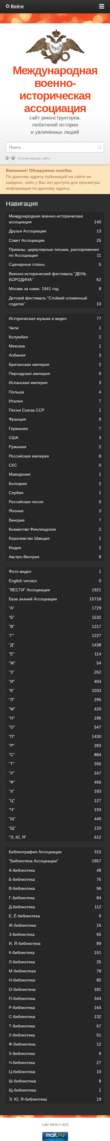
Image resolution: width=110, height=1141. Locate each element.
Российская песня (55, 501)
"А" (55, 608)
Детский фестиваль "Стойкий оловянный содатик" (55, 301)
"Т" (55, 763)
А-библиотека (55, 870)
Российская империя (55, 456)
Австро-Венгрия (55, 556)
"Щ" (55, 828)
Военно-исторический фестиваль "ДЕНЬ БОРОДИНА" (55, 276)
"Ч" (55, 809)
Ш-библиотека (55, 1081)
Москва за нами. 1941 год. (55, 288)
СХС (55, 465)
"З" (55, 672)
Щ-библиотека (55, 1090)
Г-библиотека (55, 897)
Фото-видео (55, 571)
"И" (55, 681)
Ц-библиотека (55, 1071)
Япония (55, 510)
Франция (55, 419)
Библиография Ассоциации (55, 851)
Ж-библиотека (55, 925)
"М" (55, 709)
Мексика (55, 346)
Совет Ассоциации (55, 240)
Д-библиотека (55, 906)
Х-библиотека (55, 1053)
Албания (55, 355)
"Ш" (55, 818)
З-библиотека (55, 934)
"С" (55, 754)
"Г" (55, 635)
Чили (55, 327)
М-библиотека (55, 971)
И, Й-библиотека (55, 943)
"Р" (55, 745)
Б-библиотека (55, 879)
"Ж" (55, 663)
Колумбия (55, 337)
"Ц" (55, 800)
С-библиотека (55, 1016)
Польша (55, 392)
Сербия (55, 492)
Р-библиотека (55, 1007)
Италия (55, 401)
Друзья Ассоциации (55, 231)
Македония (55, 474)
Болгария (55, 483)
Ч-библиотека (55, 1062)
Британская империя (55, 364)
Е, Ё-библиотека (55, 916)
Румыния (55, 446)
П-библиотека (55, 998)
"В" (55, 626)
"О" (55, 727)
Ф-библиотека (55, 1044)
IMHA (53, 1124)
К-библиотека (55, 952)
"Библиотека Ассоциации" (55, 861)
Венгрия (55, 520)
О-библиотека (55, 989)
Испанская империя (55, 382)
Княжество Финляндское (55, 529)
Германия (55, 428)
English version (55, 580)
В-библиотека (55, 888)
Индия (55, 547)
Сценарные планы (55, 264)
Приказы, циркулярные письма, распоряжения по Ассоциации (55, 252)
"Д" (55, 645)
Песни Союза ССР (55, 410)
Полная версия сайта (34, 158)
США (55, 437)
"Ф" (55, 782)
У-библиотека (55, 1035)
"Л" (55, 699)
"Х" (55, 791)
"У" (55, 773)
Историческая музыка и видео (55, 318)
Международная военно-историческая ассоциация (55, 219)
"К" (55, 690)
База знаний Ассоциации (55, 599)
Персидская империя (55, 373)
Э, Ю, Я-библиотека (55, 1099)
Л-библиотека (55, 962)
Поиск (99, 147)
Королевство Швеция (55, 538)
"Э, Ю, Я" (55, 837)
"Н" (55, 718)
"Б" (55, 617)
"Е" (55, 654)
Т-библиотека (55, 1026)
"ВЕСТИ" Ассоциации (55, 589)
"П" (55, 736)
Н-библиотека (55, 980)
